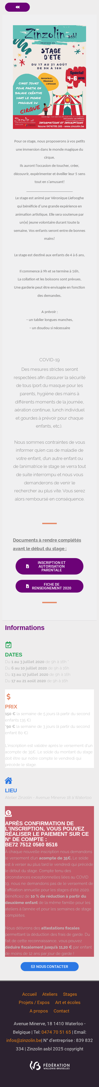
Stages (70, 994)
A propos (39, 1011)
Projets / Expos (34, 1002)
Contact (61, 1011)
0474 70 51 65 (56, 1032)
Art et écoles (68, 1002)
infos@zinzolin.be (23, 1040)
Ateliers (50, 994)
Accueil (29, 994)
